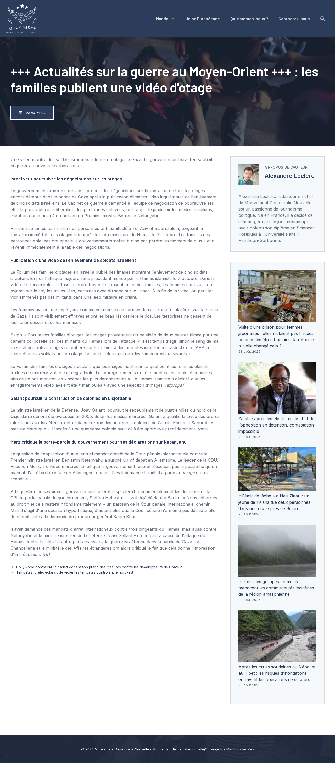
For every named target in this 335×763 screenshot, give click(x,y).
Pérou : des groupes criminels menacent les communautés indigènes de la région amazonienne (276, 588)
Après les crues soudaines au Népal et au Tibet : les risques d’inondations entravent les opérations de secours (276, 673)
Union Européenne (203, 18)
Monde (162, 18)
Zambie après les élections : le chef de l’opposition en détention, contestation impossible (276, 425)
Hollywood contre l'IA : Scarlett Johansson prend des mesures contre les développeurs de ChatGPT (100, 567)
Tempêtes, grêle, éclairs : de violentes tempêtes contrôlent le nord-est (74, 572)
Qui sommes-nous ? (249, 18)
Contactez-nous (294, 18)
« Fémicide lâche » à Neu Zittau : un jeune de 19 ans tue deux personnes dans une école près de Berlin (274, 502)
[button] (322, 18)
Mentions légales (240, 749)
